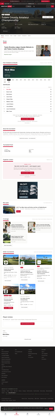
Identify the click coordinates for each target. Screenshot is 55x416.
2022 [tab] (13, 79)
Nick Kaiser (9, 94)
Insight (15, 35)
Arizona (20, 390)
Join (52, 6)
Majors (3, 364)
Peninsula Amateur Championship (8, 299)
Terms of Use (24, 398)
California (11, 11)
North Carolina (29, 390)
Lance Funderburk (11, 108)
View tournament (8, 280)
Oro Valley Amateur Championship (25, 299)
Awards (29, 355)
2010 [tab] (49, 79)
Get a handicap (5, 375)
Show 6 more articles (8, 245)
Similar (29, 35)
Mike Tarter (9, 111)
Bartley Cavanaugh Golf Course (26, 274)
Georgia (24, 390)
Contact (19, 35)
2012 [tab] (41, 79)
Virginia (3, 392)
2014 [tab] (33, 79)
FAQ (2, 383)
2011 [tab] (45, 79)
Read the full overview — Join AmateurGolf (27, 138)
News (16, 353)
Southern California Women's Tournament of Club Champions (43, 272)
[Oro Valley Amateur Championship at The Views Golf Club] (27, 289)
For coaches (30, 357)
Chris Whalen (10, 106)
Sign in (48, 6)
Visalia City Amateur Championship (9, 269)
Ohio (6, 392)
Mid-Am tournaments (6, 361)
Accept (51, 408)
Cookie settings (50, 398)
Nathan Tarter (10, 101)
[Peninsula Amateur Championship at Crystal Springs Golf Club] (11, 289)
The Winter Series (5, 369)
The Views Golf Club (24, 301)
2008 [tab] (9, 82)
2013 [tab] (37, 79)
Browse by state (5, 353)
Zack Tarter (9, 96)
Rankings (30, 351)
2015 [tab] (29, 79)
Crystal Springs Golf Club (9, 302)
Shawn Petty (9, 99)
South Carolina (36, 390)
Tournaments (6, 11)
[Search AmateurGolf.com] (34, 6)
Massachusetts (49, 390)
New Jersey (42, 390)
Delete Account (43, 398)
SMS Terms (37, 398)
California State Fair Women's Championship (26, 271)
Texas (11, 390)
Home (3, 11)
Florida (7, 390)
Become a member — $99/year (27, 118)
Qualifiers (3, 373)
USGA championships (6, 362)
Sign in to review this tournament (27, 323)
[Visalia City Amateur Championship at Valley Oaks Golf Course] (11, 260)
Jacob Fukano (10, 104)
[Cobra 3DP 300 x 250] (27, 190)
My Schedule (4, 377)
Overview (7, 35)
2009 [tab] (5, 82)
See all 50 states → (12, 392)
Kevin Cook (9, 91)
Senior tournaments (5, 357)
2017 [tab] (21, 79)
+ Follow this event (27, 339)
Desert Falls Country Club (42, 275)
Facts (11, 35)
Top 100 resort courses (6, 371)
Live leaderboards (18, 351)
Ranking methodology (32, 353)
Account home (44, 355)
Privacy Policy (31, 398)
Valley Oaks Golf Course (33, 24)
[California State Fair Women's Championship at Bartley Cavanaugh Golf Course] (27, 260)
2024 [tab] (9, 79)
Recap (2, 35)
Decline (46, 408)
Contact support (5, 382)
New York (16, 390)
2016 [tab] (25, 79)
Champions (24, 35)
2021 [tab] (17, 79)
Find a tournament (5, 351)
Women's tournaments (6, 359)
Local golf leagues (5, 355)
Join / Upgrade (44, 353)
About (43, 357)
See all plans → (27, 122)
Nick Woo (9, 89)
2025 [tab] (5, 79)
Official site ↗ (5, 31)
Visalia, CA (43, 24)
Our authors (44, 359)
